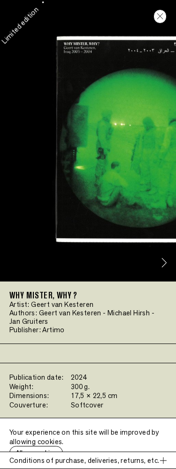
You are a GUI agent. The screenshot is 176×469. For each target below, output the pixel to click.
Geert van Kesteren (62, 304)
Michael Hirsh (128, 312)
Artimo (53, 329)
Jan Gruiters (28, 321)
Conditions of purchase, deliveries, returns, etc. (84, 460)
